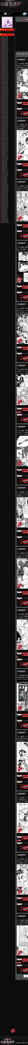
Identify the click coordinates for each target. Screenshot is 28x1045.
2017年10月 (3, 174)
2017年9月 (3, 176)
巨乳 (25, 104)
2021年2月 (3, 122)
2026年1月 (3, 45)
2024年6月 (3, 70)
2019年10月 (3, 143)
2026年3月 (3, 43)
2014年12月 (3, 219)
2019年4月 (3, 151)
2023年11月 (3, 79)
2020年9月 (3, 129)
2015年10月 (3, 206)
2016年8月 (3, 193)
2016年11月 (3, 189)
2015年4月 (3, 214)
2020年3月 (3, 137)
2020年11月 (3, 126)
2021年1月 (3, 124)
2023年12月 (3, 78)
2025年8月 (3, 52)
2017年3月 (3, 184)
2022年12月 (3, 94)
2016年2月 (3, 201)
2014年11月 (3, 220)
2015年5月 (3, 212)
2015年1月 (3, 217)
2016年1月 (3, 202)
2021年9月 (3, 113)
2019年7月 (3, 147)
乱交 (25, 655)
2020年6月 (3, 133)
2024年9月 (3, 66)
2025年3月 (3, 58)
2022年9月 (3, 98)
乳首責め (25, 838)
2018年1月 (3, 171)
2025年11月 (3, 48)
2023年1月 (3, 92)
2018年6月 (3, 164)
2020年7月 (3, 131)
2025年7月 (3, 53)
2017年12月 (3, 172)
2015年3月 (3, 215)
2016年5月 (3, 197)
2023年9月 (3, 82)
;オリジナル (24, 108)
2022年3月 (3, 105)
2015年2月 (3, 216)
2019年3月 (3, 152)
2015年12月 (3, 203)
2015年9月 (3, 207)
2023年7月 (3, 85)
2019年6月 (3, 148)
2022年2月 (3, 107)
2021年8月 (3, 114)
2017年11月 (3, 173)
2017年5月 (3, 181)
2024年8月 (3, 68)
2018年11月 (3, 158)
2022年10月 (3, 96)
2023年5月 (3, 87)
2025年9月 (3, 51)
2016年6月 (3, 195)
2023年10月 (3, 81)
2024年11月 (3, 64)
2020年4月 (3, 135)
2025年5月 (3, 56)
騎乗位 (19, 412)
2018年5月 (3, 165)
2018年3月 (3, 168)
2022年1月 (3, 108)
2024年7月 (3, 69)
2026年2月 (3, 44)
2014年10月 (3, 221)
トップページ (10, 13)
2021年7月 (3, 116)
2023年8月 (3, 83)
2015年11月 (3, 204)
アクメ (24, 102)
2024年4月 (3, 73)
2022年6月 (3, 101)
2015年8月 (3, 208)
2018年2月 (3, 169)
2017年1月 (3, 186)
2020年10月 (3, 128)
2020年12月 (3, 125)
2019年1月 (3, 155)
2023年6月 (3, 86)
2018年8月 (3, 161)
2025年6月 (3, 55)
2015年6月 (3, 211)
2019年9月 (3, 144)
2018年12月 (3, 156)
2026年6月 (3, 39)
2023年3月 (3, 90)
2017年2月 (3, 185)
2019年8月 (3, 146)
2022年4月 (3, 104)
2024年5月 (3, 71)
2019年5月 (3, 150)
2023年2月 (3, 91)
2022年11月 (3, 95)
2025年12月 (3, 47)
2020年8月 (3, 130)
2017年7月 (3, 178)
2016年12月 (3, 187)
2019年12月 (3, 141)
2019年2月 (3, 154)
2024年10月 (3, 65)
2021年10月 (3, 112)
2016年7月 (3, 194)
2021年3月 (3, 121)
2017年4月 (3, 182)
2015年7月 (3, 210)
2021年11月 (3, 111)
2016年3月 (3, 199)
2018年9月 (3, 160)
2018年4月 (3, 167)
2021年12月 (3, 109)
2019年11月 (3, 142)
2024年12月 (3, 62)
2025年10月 (3, 49)
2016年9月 (3, 191)
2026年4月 (3, 42)
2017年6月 (3, 180)
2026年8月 (3, 36)
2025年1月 (3, 61)
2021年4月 (3, 120)
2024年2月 (3, 75)
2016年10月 (3, 190)
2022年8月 (3, 99)
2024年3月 (3, 74)
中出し (25, 410)
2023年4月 (3, 88)
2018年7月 (3, 163)
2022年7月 (3, 100)
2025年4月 (3, 57)
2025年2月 (3, 60)
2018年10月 (3, 159)
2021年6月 (3, 117)
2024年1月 (3, 77)
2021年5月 (3, 118)
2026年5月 (3, 40)
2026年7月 (3, 38)
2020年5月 (3, 134)
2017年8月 (3, 177)
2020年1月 (3, 139)
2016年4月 (3, 198)
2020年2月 (3, 138)
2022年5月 (3, 103)
